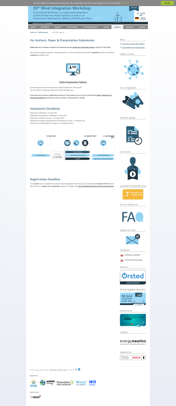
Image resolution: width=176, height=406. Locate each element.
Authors (117, 27)
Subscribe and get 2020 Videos (133, 44)
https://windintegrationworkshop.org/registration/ (96, 186)
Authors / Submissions (39, 32)
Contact (142, 27)
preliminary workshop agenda (83, 47)
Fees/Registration (90, 27)
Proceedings (72, 27)
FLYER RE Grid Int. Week (134, 260)
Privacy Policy (62, 370)
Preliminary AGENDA (132, 255)
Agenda (58, 27)
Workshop (45, 27)
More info (125, 3)
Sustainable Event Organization (133, 48)
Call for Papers (58, 32)
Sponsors (129, 27)
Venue (106, 27)
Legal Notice (53, 370)
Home (33, 27)
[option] (133, 277)
